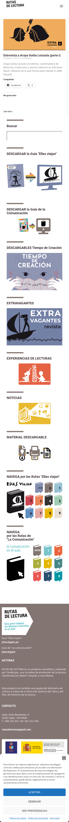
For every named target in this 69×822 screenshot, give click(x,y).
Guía (12, 638)
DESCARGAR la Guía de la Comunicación (26, 211)
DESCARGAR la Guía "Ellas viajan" (32, 154)
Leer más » (8, 111)
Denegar (34, 801)
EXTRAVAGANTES (20, 303)
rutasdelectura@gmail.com (16, 729)
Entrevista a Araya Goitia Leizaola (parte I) (31, 55)
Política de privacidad (38, 818)
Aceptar (34, 792)
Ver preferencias (34, 810)
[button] (64, 758)
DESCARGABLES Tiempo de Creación (34, 248)
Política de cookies (17, 818)
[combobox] (34, 136)
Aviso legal (55, 818)
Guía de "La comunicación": (17, 647)
